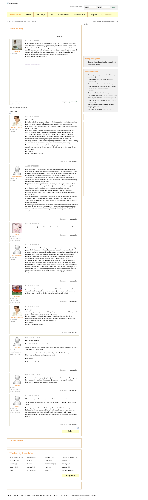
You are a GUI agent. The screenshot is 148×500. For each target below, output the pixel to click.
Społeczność (106, 15)
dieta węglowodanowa (95, 98)
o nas (9, 496)
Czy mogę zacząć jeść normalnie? (99, 75)
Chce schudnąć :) (93, 93)
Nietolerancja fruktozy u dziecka (98, 79)
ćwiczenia (13, 460)
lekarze (12, 464)
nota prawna (26, 496)
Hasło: (100, 7)
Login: (87, 7)
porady (29, 467)
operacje (65, 464)
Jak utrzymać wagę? (94, 109)
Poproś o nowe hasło (76, 6)
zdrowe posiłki (66, 470)
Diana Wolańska (17, 177)
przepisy (64, 467)
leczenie (64, 460)
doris (17, 234)
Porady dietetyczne (112, 21)
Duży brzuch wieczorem (95, 84)
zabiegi (47, 470)
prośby (47, 467)
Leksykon (93, 15)
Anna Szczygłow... (17, 127)
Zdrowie (28, 15)
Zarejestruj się (92, 62)
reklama (35, 496)
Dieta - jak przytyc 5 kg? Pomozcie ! (99, 100)
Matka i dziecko (63, 15)
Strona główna (15, 15)
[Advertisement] (63, 21)
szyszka (17, 348)
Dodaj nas (60, 36)
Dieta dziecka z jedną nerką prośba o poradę (102, 86)
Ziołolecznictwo (79, 15)
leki (28, 464)
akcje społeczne (15, 457)
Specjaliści (54, 496)
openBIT (79, 499)
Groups (104, 21)
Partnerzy (44, 496)
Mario (17, 406)
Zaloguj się (64, 102)
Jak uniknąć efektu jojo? (95, 95)
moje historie (49, 464)
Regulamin (65, 496)
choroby (47, 457)
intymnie (47, 460)
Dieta (52, 15)
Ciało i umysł (40, 15)
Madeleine (17, 51)
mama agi (17, 296)
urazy (12, 470)
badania (30, 457)
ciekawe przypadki (68, 457)
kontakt (16, 496)
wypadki (30, 470)
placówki (13, 467)
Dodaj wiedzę (70, 475)
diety (28, 460)
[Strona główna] (12, 3)
